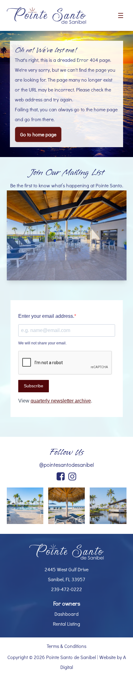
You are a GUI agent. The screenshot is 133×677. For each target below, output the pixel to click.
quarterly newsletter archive (61, 400)
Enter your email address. (46, 316)
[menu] (121, 15)
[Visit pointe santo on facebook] (61, 477)
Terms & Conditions (66, 646)
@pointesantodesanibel (66, 464)
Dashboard (66, 614)
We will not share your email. (42, 343)
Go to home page (38, 134)
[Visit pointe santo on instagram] (72, 477)
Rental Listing (66, 623)
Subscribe (33, 385)
